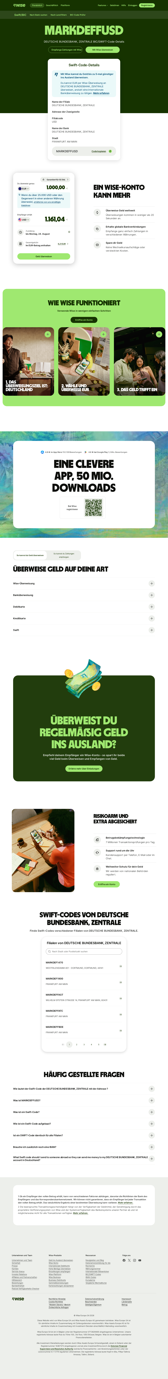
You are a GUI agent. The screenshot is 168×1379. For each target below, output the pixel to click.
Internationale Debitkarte (59, 1266)
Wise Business (55, 1277)
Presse (15, 1266)
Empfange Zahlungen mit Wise (67, 49)
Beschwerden (91, 1302)
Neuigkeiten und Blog (95, 1260)
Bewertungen (17, 1283)
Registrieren (147, 5)
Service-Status (18, 1271)
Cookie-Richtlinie (56, 1302)
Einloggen (132, 5)
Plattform (65, 5)
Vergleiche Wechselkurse (96, 1283)
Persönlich (37, 5)
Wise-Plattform (55, 1274)
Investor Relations (19, 1274)
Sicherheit (16, 1263)
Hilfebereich (17, 1280)
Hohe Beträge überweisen (60, 1269)
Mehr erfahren (101, 93)
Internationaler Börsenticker (97, 1271)
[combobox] (23, 188)
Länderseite (127, 1302)
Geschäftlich (52, 5)
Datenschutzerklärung (94, 1299)
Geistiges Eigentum (93, 1304)
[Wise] (19, 5)
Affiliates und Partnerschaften (24, 1277)
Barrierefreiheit (18, 1286)
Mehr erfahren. (125, 1202)
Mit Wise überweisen (102, 49)
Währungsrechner (93, 1269)
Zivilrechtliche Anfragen (59, 1307)
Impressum (126, 1299)
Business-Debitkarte (57, 1280)
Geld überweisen (44, 256)
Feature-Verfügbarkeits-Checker (25, 1288)
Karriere (15, 1269)
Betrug (124, 1304)
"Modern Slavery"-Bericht (59, 1304)
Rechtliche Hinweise (57, 1299)
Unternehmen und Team (22, 1260)
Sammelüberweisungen (58, 1283)
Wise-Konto (53, 1263)
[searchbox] (84, 951)
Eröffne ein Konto (84, 320)
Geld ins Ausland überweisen (61, 1260)
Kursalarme (90, 1280)
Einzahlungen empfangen (59, 1271)
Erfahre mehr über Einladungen (84, 768)
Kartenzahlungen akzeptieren (61, 1286)
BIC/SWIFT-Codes (93, 1274)
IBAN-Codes (91, 1277)
